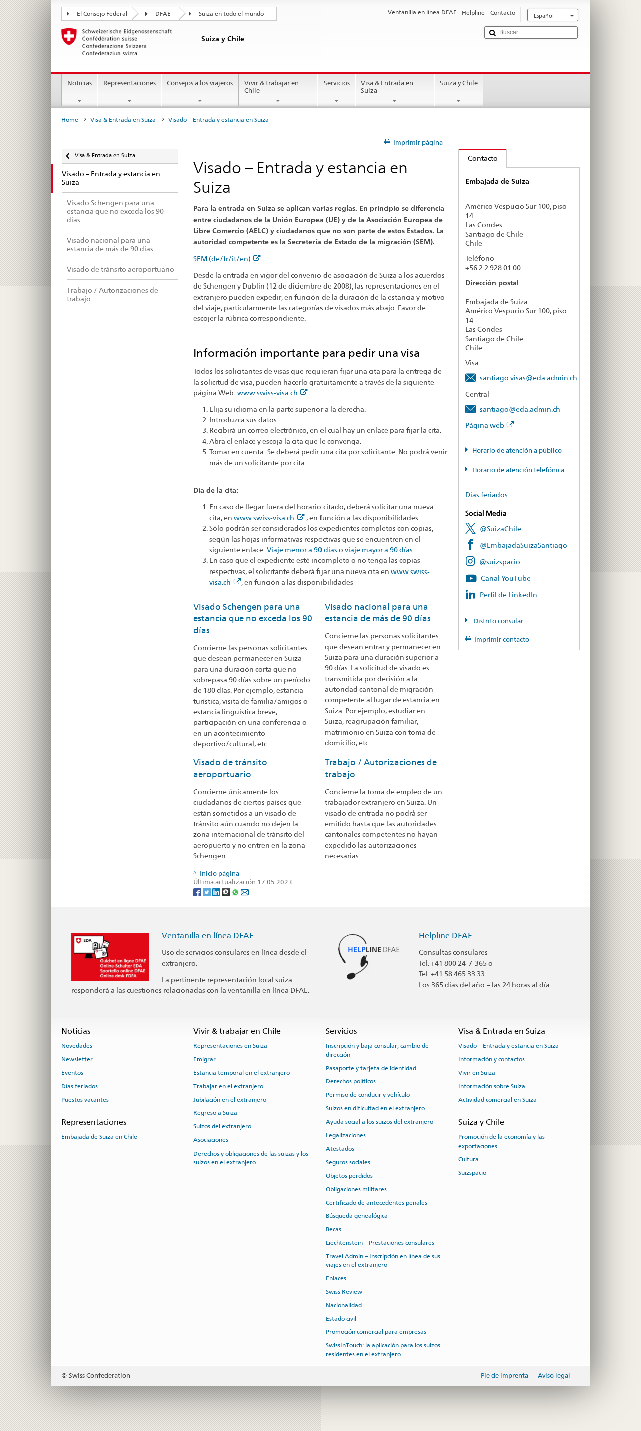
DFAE (163, 13)
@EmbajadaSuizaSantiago (523, 545)
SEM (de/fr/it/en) (222, 258)
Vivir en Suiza (476, 1072)
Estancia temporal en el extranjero (241, 1072)
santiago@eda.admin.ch (520, 409)
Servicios (337, 83)
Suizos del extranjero (222, 1126)
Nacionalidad (344, 1305)
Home (69, 119)
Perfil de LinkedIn (508, 594)
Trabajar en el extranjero (228, 1086)
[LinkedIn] (217, 891)
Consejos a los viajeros (200, 83)
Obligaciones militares (356, 1189)
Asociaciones (210, 1139)
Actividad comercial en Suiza (497, 1099)
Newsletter (77, 1059)
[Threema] (226, 891)
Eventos (72, 1072)
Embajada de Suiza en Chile (99, 1136)
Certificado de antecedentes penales (376, 1202)
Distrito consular (497, 621)
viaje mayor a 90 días (379, 549)
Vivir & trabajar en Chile (271, 87)
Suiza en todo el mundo (231, 13)
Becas (333, 1229)
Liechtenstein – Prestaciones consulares (380, 1242)
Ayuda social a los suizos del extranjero (379, 1121)
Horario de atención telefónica (518, 470)
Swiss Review (344, 1291)
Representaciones (129, 83)
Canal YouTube (506, 578)
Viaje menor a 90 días (302, 549)
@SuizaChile (500, 528)
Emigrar (204, 1059)
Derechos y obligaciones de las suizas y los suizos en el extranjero (250, 1158)
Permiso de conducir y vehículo (368, 1094)
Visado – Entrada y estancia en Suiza (508, 1045)
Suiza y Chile (459, 83)
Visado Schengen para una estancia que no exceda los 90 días (252, 618)
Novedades (76, 1045)
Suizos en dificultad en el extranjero (375, 1108)
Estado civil (341, 1318)
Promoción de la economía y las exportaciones (501, 1141)
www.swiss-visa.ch (267, 392)
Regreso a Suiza (215, 1112)
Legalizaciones (346, 1134)
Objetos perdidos (349, 1175)
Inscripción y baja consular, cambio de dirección (377, 1050)
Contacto (478, 158)
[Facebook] (198, 891)
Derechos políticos (351, 1081)
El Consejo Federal (102, 13)
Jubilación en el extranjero (229, 1099)
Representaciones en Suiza (230, 1045)
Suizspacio (472, 1172)
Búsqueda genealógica (357, 1215)
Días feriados (486, 494)
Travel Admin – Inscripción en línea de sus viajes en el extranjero (383, 1260)
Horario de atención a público (517, 450)
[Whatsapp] (236, 891)
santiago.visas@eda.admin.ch (528, 377)
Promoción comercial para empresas (376, 1331)
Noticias (79, 83)
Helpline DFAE (445, 935)
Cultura (468, 1159)
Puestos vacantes (85, 1099)
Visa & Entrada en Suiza (387, 87)
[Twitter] (207, 891)
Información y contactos (491, 1059)
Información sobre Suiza (491, 1086)
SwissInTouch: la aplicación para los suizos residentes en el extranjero (383, 1349)
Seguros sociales (348, 1162)
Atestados (340, 1148)
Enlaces (336, 1278)
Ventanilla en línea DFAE (208, 935)
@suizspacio (499, 561)
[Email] (245, 891)
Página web (484, 425)
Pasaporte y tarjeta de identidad (371, 1067)
